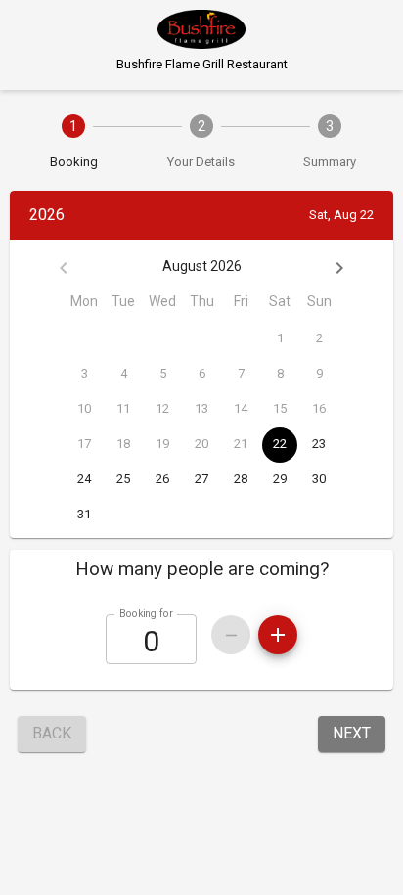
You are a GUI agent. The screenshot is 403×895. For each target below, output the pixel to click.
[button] (201, 569)
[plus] (277, 634)
